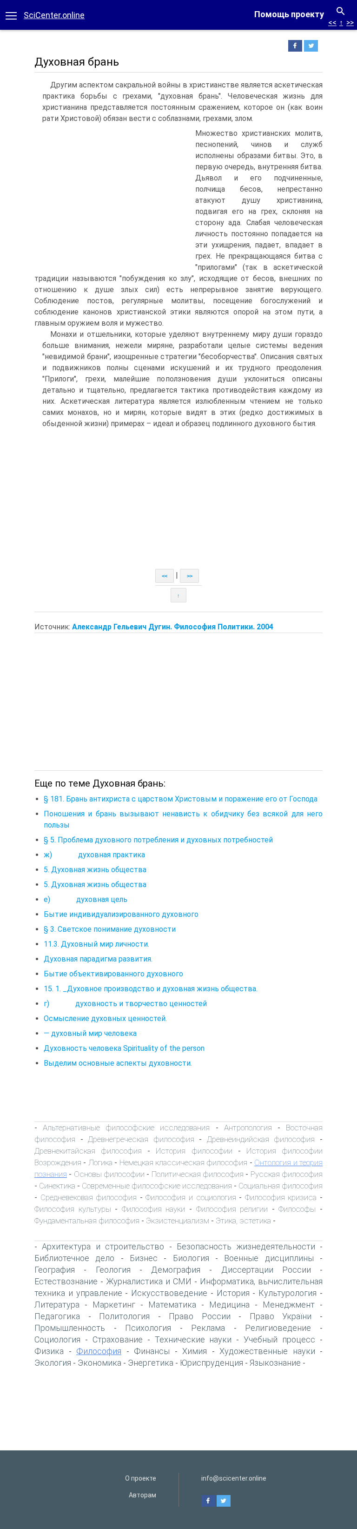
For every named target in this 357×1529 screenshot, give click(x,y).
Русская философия (287, 1174)
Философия (98, 1351)
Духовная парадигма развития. (98, 959)
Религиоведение (278, 1328)
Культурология (287, 1293)
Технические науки (193, 1339)
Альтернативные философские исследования (126, 1127)
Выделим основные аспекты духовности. (118, 1063)
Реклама (208, 1328)
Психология (148, 1328)
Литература (56, 1304)
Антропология (248, 1127)
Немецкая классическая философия (183, 1162)
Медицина (229, 1304)
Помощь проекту (289, 14)
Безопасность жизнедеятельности (246, 1246)
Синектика (57, 1185)
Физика (49, 1351)
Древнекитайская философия (88, 1150)
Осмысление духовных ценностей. (105, 1018)
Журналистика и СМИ (149, 1281)
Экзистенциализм (177, 1220)
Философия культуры (72, 1209)
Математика (172, 1304)
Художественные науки (267, 1351)
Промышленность (69, 1328)
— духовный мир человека (90, 1033)
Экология (52, 1363)
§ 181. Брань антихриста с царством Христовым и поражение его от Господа (180, 799)
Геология (113, 1270)
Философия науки (153, 1209)
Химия (194, 1351)
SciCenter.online (54, 15)
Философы (297, 1209)
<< (332, 22)
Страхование (118, 1339)
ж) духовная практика (94, 854)
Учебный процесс (279, 1339)
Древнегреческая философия (141, 1139)
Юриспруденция (211, 1363)
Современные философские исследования (157, 1185)
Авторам (142, 1495)
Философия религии (232, 1209)
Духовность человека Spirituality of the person (124, 1048)
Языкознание (275, 1363)
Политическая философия (198, 1174)
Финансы (152, 1351)
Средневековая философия (88, 1197)
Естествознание (66, 1281)
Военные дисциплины (268, 1258)
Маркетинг (114, 1304)
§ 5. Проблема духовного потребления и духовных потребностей (158, 839)
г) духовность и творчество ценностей (125, 1003)
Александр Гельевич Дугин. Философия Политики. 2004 (172, 626)
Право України (281, 1316)
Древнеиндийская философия (261, 1139)
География (54, 1270)
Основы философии (109, 1174)
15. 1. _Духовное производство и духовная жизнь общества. (151, 988)
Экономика (99, 1363)
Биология (191, 1258)
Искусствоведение (169, 1293)
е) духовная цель (85, 899)
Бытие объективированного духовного (113, 973)
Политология (124, 1316)
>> (350, 22)
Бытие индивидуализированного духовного (121, 914)
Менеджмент (289, 1304)
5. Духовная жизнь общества (95, 869)
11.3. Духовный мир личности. (96, 944)
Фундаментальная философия (86, 1220)
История (233, 1293)
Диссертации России (266, 1270)
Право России (200, 1316)
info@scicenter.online (233, 1478)
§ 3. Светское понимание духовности (110, 929)
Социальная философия (280, 1185)
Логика (100, 1162)
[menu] (11, 15)
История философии (194, 1150)
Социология (57, 1339)
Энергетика (150, 1363)
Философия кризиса (281, 1197)
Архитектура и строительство (103, 1246)
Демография (175, 1270)
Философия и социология (190, 1197)
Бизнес (144, 1258)
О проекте (140, 1478)
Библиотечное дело (74, 1258)
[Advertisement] (112, 198)
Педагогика (57, 1316)
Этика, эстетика (243, 1220)
